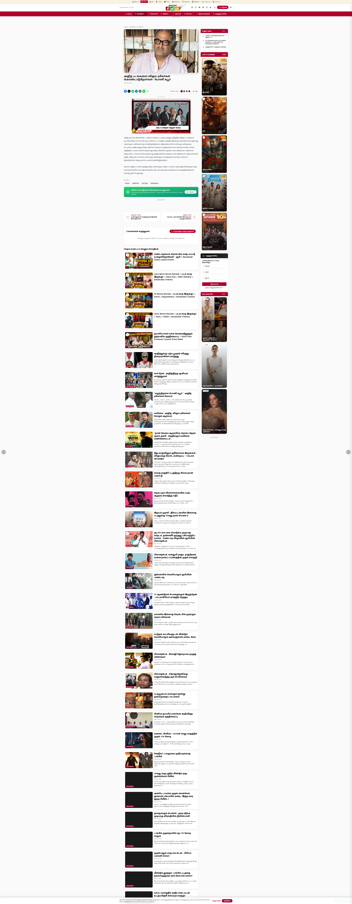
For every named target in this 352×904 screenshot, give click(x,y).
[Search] (214, 7)
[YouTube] (199, 7)
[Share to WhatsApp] (132, 91)
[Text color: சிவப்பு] (189, 91)
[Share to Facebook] (125, 91)
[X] (195, 7)
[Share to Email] (140, 91)
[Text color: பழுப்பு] (187, 91)
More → (224, 31)
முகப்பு (126, 27)
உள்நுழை (224, 7)
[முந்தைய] (3, 452)
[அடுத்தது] (348, 452)
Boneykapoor (154, 183)
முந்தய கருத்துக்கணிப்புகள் (213, 287)
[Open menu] (230, 7)
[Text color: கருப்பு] (182, 91)
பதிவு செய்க (214, 284)
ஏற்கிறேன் (227, 901)
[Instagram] (203, 7)
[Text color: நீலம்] (184, 91)
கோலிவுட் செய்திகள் (136, 27)
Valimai (127, 183)
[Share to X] (129, 91)
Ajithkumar (135, 183)
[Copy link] (147, 91)
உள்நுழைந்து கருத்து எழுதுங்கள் (183, 231)
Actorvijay (145, 183)
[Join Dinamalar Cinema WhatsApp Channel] (206, 7)
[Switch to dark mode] (210, 7)
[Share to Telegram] (136, 91)
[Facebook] (192, 7)
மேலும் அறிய (216, 901)
